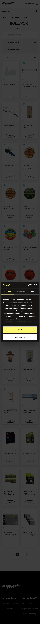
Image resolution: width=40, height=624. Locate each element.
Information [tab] (20, 291)
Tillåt (20, 330)
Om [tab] (32, 291)
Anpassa (18, 337)
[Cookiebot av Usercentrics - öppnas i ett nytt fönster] (28, 285)
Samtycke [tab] (7, 291)
